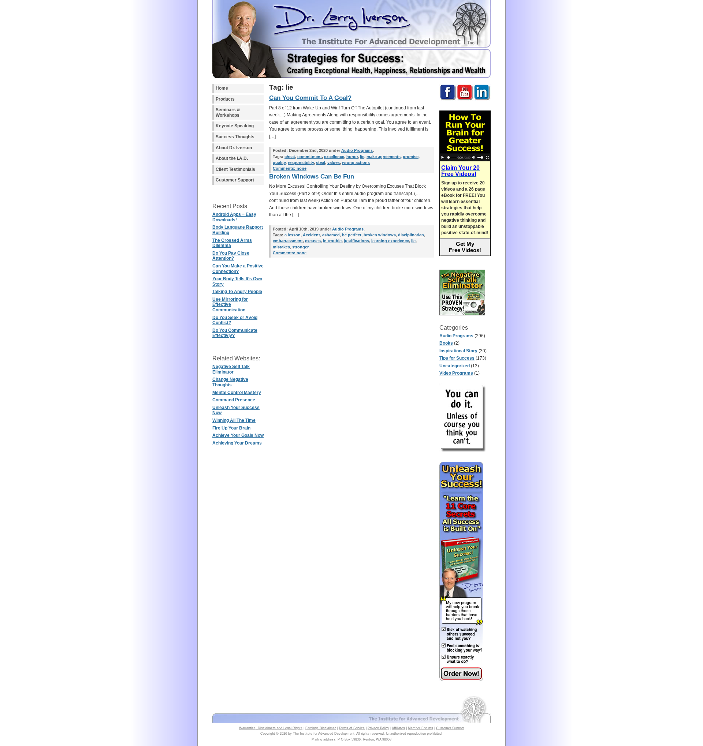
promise (411, 156)
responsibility (301, 162)
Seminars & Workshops (228, 112)
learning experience (390, 241)
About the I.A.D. (232, 158)
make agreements (384, 156)
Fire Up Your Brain (231, 428)
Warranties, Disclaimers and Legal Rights (270, 728)
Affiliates (398, 728)
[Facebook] (448, 99)
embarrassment (288, 241)
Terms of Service (352, 728)
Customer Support (235, 180)
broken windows (380, 235)
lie (362, 156)
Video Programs (456, 373)
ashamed (331, 235)
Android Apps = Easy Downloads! (234, 217)
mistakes (281, 247)
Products (225, 99)
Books (446, 343)
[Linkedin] (482, 99)
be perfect (351, 235)
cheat (289, 156)
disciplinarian (411, 235)
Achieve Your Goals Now (238, 435)
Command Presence (233, 399)
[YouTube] (465, 99)
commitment (309, 156)
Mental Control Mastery (236, 392)
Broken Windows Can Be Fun (311, 176)
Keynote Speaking (235, 125)
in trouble (332, 241)
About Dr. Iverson (234, 147)
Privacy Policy (378, 728)
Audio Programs (456, 335)
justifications (356, 241)
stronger (300, 247)
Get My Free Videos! (465, 247)
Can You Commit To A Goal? (310, 97)
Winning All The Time (234, 420)
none (289, 168)
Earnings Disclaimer (320, 728)
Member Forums (420, 728)
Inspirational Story (458, 350)
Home (222, 88)
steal (320, 162)
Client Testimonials (235, 169)
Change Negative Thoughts (230, 382)
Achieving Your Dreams (237, 443)
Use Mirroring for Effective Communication (230, 304)
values (333, 162)
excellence (334, 156)
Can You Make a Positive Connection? (238, 268)
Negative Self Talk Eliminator (231, 369)
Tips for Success (457, 358)
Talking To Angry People (237, 291)
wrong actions (356, 162)
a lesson (292, 235)
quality (279, 162)
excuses (313, 241)
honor (352, 156)
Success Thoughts (235, 136)
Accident (311, 235)
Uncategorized (454, 365)
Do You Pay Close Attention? (230, 256)
